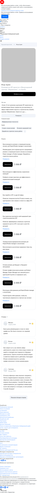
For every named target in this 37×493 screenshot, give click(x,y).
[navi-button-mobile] (1, 41)
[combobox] (3, 490)
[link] (2, 32)
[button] (1, 35)
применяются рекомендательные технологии (14, 477)
